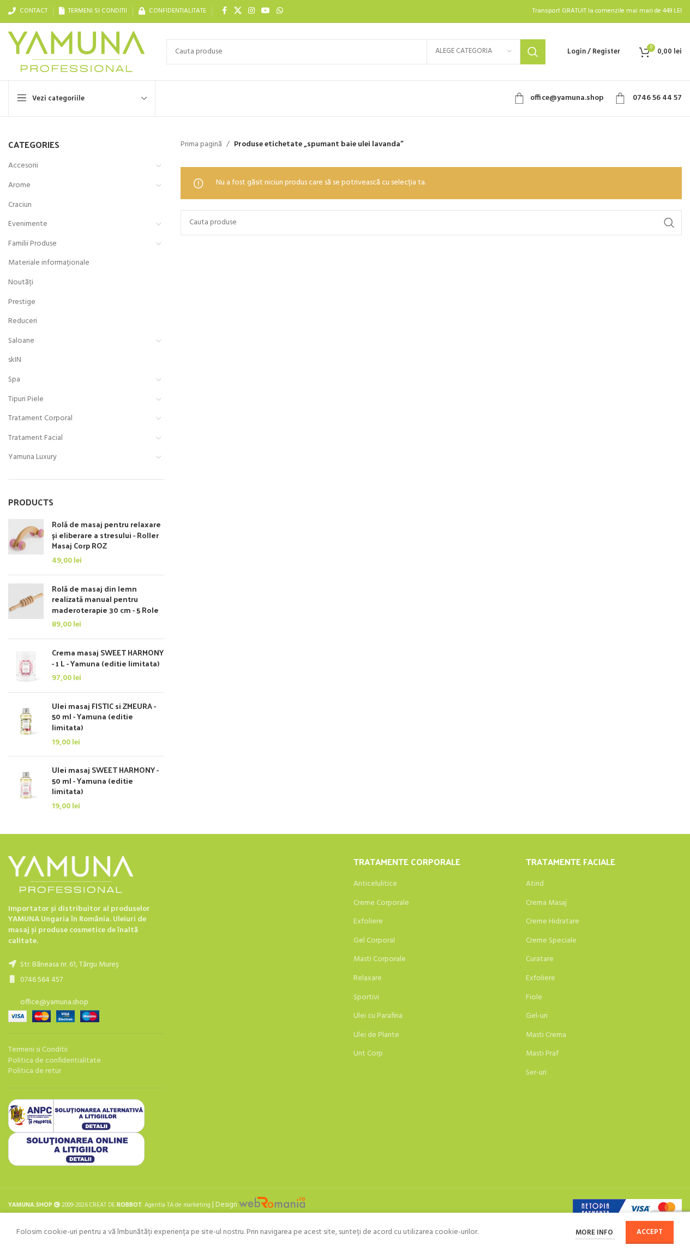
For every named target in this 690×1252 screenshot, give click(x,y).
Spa (14, 379)
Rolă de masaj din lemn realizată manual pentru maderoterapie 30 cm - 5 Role (105, 599)
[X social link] (238, 11)
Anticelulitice (375, 884)
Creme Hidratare (552, 921)
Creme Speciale (551, 940)
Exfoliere (368, 921)
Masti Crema (546, 1035)
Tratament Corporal (40, 418)
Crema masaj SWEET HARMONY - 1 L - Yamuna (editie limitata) (108, 658)
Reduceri (22, 321)
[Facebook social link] (224, 11)
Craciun (20, 205)
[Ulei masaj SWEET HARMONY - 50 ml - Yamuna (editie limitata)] (26, 788)
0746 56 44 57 (656, 98)
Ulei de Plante (376, 1035)
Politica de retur (34, 1071)
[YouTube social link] (265, 11)
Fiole (534, 997)
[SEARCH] (532, 51)
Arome (19, 185)
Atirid (535, 884)
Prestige (21, 302)
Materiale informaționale (48, 263)
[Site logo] (76, 51)
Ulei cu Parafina (378, 1016)
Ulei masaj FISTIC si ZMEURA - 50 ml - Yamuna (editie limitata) (104, 717)
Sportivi (366, 997)
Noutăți (20, 282)
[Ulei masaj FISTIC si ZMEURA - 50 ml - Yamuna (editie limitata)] (26, 724)
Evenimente (27, 224)
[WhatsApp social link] (279, 11)
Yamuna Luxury (32, 457)
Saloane (21, 341)
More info (595, 1232)
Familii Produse (32, 243)
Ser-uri (536, 1073)
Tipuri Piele (26, 399)
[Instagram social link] (251, 11)
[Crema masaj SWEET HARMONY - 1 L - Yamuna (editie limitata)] (26, 665)
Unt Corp (368, 1053)
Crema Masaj (546, 903)
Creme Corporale (381, 903)
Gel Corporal (374, 940)
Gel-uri (537, 1016)
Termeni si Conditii (38, 1050)
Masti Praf (542, 1053)
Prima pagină (201, 145)
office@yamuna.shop (567, 98)
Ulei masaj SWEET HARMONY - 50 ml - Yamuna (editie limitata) (105, 781)
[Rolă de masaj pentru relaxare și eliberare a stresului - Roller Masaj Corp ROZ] (26, 542)
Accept (650, 1232)
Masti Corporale (379, 959)
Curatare (540, 959)
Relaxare (367, 978)
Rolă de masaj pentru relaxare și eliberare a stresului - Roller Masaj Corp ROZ (106, 535)
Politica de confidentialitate (54, 1060)
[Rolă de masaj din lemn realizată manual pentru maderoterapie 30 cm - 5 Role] (26, 606)
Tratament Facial (35, 438)
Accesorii (23, 165)
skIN (14, 360)
